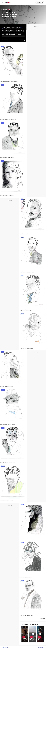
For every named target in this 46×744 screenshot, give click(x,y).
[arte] (7, 2)
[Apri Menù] (3, 2)
